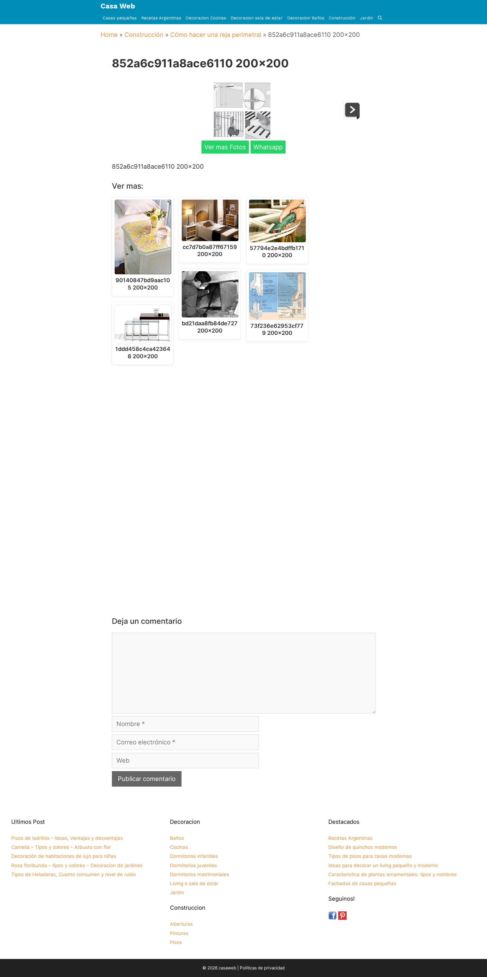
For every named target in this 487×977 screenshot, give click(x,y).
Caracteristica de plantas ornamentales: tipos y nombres (392, 874)
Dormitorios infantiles (194, 856)
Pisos (176, 942)
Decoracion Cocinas (206, 18)
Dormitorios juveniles (193, 865)
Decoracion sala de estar (257, 18)
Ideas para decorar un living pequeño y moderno (383, 865)
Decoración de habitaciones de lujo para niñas (63, 856)
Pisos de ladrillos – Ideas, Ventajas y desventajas (67, 838)
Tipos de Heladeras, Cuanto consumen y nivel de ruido (73, 874)
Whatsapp (268, 147)
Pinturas (179, 933)
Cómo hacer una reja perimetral (215, 34)
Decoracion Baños (305, 18)
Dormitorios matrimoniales (199, 874)
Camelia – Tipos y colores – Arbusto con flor (61, 847)
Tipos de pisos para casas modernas (370, 856)
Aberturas (181, 924)
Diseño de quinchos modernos (362, 847)
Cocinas (179, 847)
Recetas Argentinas (161, 18)
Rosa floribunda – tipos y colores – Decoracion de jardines (77, 865)
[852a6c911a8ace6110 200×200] (242, 137)
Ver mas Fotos (225, 147)
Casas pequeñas (120, 18)
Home (109, 34)
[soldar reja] (352, 117)
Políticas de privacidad (262, 968)
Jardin (366, 18)
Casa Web (118, 6)
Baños (177, 838)
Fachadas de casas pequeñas (362, 883)
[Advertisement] (245, 415)
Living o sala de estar (194, 883)
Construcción (342, 18)
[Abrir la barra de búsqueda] (380, 18)
